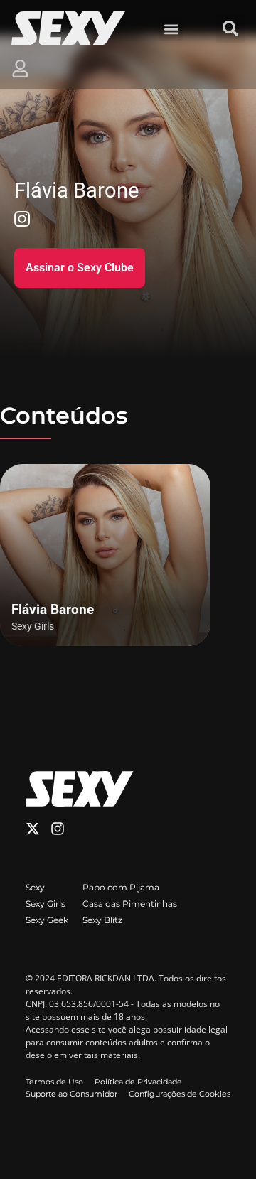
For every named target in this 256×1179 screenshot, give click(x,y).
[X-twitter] (33, 829)
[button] (171, 29)
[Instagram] (57, 829)
